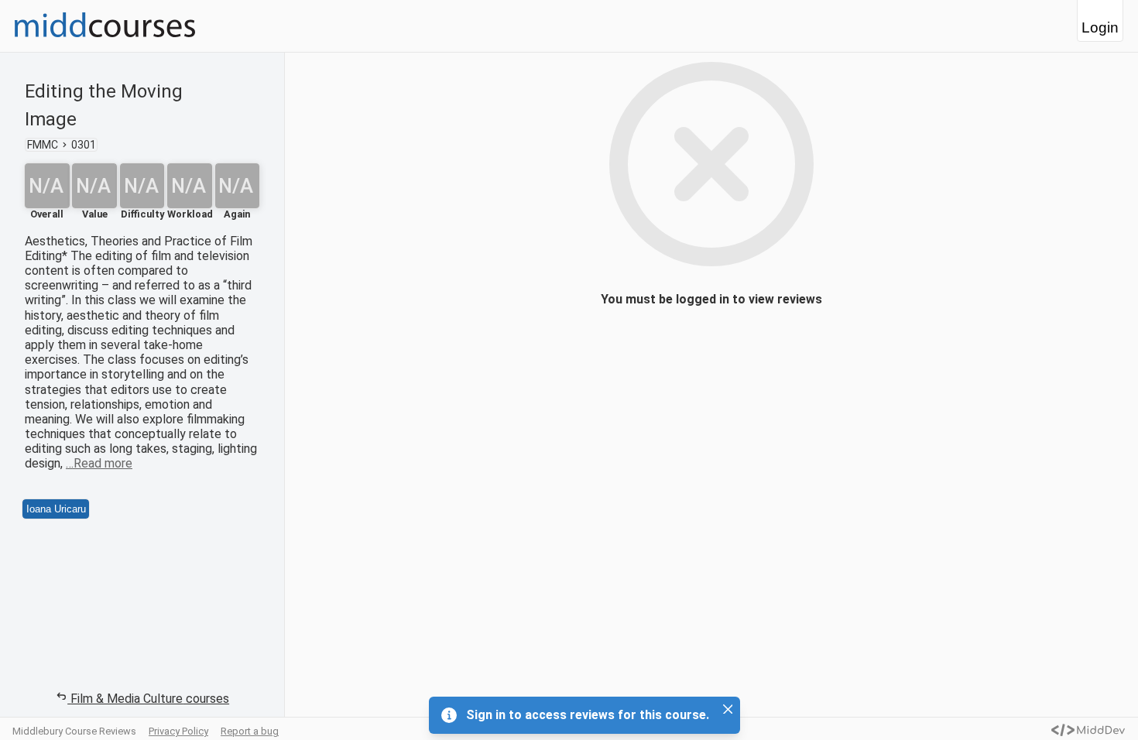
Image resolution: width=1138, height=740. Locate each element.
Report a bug (250, 731)
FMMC (42, 145)
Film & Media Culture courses (149, 698)
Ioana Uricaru (56, 509)
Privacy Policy (178, 731)
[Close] (727, 709)
